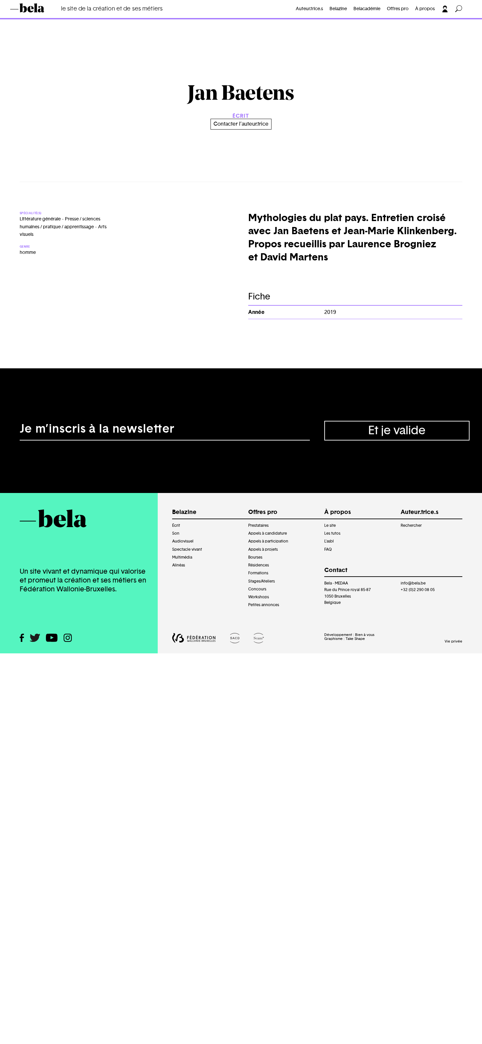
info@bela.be (413, 583)
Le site (330, 525)
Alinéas (178, 565)
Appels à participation (268, 541)
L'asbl (329, 541)
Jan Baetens (82, 18)
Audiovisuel (182, 541)
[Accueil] (37, 7)
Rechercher (411, 525)
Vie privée (453, 641)
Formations (258, 573)
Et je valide (397, 431)
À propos (425, 9)
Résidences (258, 565)
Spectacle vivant (187, 549)
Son (175, 533)
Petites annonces (263, 605)
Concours (257, 589)
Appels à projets (263, 549)
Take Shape (355, 639)
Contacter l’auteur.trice (241, 124)
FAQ (328, 549)
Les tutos (332, 533)
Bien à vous (364, 635)
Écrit (176, 525)
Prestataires (258, 525)
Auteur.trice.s (309, 9)
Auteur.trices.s (38, 18)
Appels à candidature (267, 533)
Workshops (258, 597)
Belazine (338, 9)
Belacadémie (366, 9)
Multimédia (182, 557)
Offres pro (398, 9)
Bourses (255, 557)
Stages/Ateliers (261, 581)
